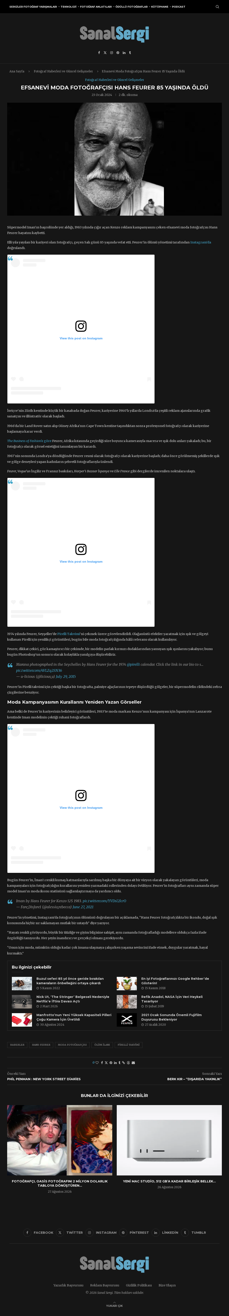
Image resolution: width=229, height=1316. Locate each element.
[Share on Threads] (128, 1063)
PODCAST (178, 6)
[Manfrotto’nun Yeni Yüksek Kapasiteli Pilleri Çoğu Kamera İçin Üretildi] (22, 1020)
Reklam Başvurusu (104, 1285)
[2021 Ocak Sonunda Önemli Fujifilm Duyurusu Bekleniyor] (127, 1020)
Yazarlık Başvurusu (68, 1285)
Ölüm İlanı (102, 1044)
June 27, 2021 (83, 907)
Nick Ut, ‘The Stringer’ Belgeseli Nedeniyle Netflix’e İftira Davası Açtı (72, 999)
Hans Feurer (41, 1044)
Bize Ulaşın (167, 1285)
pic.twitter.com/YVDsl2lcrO (104, 901)
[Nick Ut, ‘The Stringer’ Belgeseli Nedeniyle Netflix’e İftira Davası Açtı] (22, 1001)
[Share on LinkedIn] (115, 1063)
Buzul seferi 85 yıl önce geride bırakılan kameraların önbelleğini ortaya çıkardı (70, 981)
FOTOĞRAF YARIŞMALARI (40, 6)
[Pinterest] (118, 52)
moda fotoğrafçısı (72, 1044)
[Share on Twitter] (106, 1063)
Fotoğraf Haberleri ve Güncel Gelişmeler (63, 71)
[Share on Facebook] (102, 1063)
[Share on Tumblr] (119, 1063)
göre (29, 441)
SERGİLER (16, 6)
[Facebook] (99, 52)
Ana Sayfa (16, 71)
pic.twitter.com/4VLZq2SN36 (39, 670)
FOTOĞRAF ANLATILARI (96, 6)
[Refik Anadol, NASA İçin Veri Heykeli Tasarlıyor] (127, 1001)
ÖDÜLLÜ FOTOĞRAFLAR (131, 6)
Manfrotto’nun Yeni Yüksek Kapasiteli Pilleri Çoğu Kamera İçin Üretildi (73, 1017)
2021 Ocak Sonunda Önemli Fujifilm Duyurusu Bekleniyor (171, 1017)
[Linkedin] (124, 52)
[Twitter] (105, 52)
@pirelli (133, 664)
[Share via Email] (133, 1063)
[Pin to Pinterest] (111, 1063)
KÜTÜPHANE (159, 6)
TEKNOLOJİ (68, 6)
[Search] (217, 6)
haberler (17, 1044)
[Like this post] (97, 1063)
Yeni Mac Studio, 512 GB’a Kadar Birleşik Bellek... (169, 1181)
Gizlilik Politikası (139, 1285)
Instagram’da (200, 242)
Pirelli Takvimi (68, 634)
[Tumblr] (130, 52)
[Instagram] (111, 52)
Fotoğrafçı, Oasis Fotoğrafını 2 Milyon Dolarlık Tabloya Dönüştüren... (60, 1183)
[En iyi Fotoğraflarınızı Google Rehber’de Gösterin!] (127, 983)
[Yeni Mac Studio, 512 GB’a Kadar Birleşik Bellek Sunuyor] (169, 1140)
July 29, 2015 (66, 676)
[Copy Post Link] (123, 1063)
